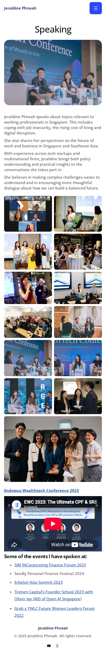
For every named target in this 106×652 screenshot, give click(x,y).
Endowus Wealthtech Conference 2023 (41, 490)
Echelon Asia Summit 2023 (38, 582)
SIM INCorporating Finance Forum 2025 (50, 564)
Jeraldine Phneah (20, 8)
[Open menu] (96, 8)
